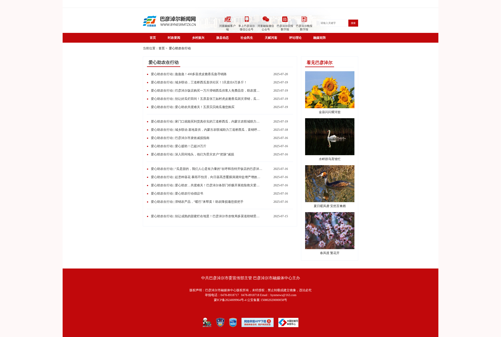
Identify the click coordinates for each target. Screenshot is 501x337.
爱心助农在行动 (179, 48)
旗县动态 (222, 37)
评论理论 (295, 37)
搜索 (353, 23)
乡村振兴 (198, 37)
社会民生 (247, 37)
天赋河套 (271, 37)
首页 (153, 37)
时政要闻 (174, 37)
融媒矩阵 (319, 37)
